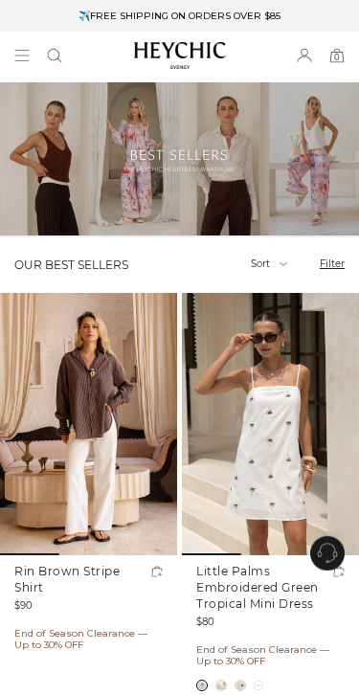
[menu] (22, 55)
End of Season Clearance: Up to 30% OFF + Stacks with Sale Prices (180, 17)
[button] (54, 55)
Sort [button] (262, 264)
